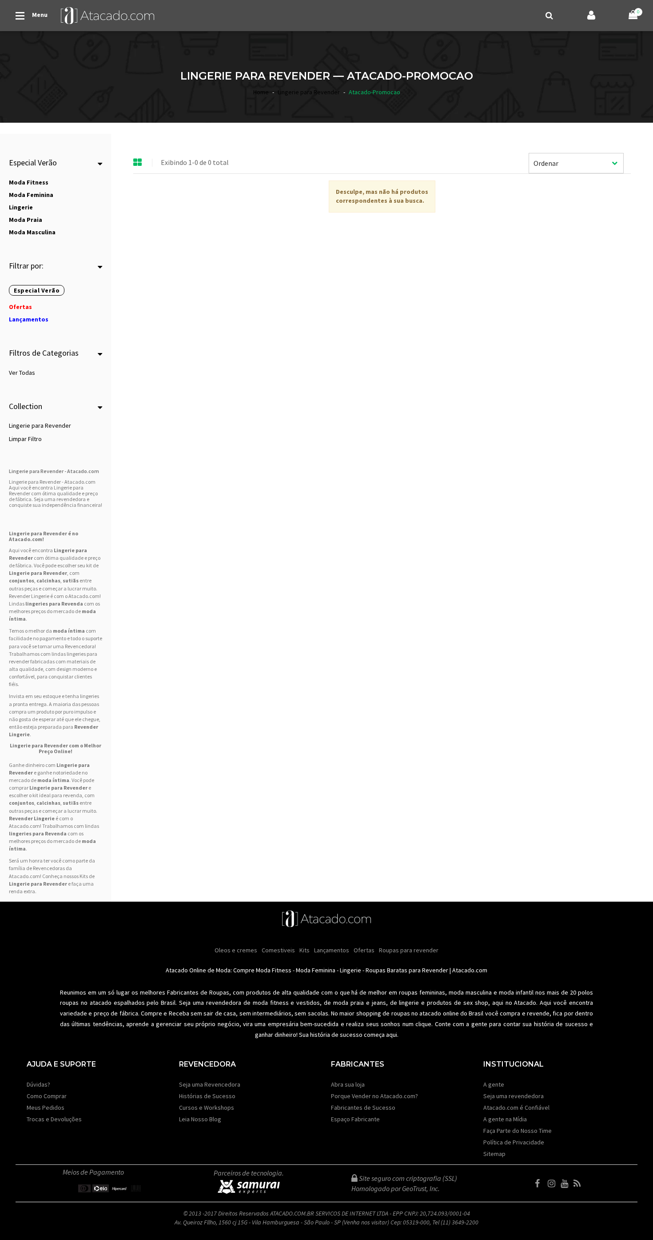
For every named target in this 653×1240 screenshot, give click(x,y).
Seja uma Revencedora (209, 1084)
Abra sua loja (348, 1084)
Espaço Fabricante (355, 1119)
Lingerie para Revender (40, 425)
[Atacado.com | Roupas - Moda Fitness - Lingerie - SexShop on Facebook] (540, 1183)
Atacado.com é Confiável (516, 1108)
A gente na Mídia (505, 1119)
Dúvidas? (38, 1084)
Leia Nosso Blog (200, 1119)
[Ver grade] (137, 162)
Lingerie (350, 970)
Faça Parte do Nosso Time (517, 1131)
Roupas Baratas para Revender (407, 970)
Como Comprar (47, 1096)
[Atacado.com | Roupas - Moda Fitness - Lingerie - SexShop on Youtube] (566, 1183)
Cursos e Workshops (206, 1108)
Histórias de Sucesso (207, 1096)
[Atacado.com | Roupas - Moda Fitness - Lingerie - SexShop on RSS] (579, 1183)
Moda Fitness (273, 970)
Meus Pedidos (45, 1108)
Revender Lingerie (32, 818)
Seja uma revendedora (513, 1096)
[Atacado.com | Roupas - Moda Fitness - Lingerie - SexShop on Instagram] (553, 1183)
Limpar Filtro (25, 439)
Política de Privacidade (513, 1142)
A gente (493, 1084)
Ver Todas (22, 373)
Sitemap (494, 1154)
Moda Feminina (315, 970)
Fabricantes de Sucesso (363, 1108)
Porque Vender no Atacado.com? (374, 1096)
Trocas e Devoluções (54, 1119)
